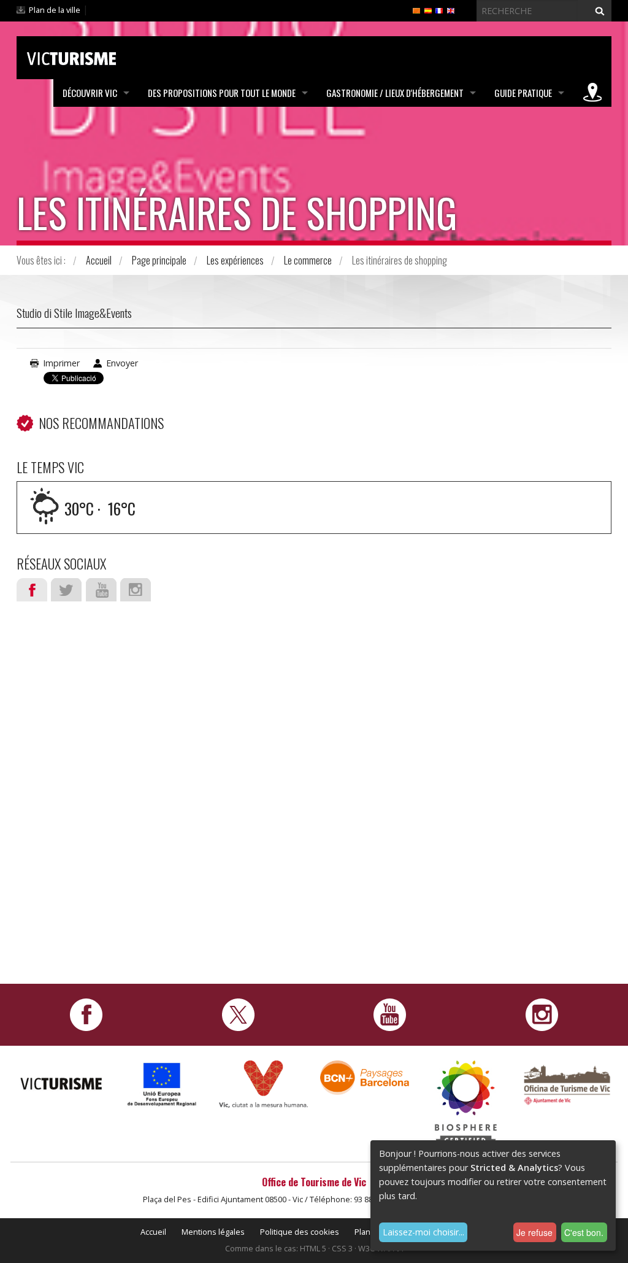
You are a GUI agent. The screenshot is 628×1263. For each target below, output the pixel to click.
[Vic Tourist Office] (567, 1083)
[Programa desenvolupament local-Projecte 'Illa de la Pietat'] (162, 1084)
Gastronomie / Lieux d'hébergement (395, 92)
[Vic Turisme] (71, 56)
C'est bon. (583, 1232)
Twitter (66, 589)
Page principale (159, 260)
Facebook (32, 589)
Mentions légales (213, 1231)
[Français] (439, 10)
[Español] (428, 10)
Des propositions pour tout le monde (222, 92)
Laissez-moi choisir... (423, 1232)
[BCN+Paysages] (364, 1077)
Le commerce (308, 260)
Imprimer (61, 363)
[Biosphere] (465, 1104)
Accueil (99, 260)
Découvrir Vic (90, 92)
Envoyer (122, 363)
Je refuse (534, 1232)
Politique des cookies (299, 1231)
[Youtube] (389, 1013)
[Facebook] (86, 1013)
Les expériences (235, 260)
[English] (450, 10)
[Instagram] (542, 1013)
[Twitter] (238, 1013)
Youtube (101, 589)
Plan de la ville (54, 9)
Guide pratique (523, 92)
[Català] (416, 10)
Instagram (135, 589)
